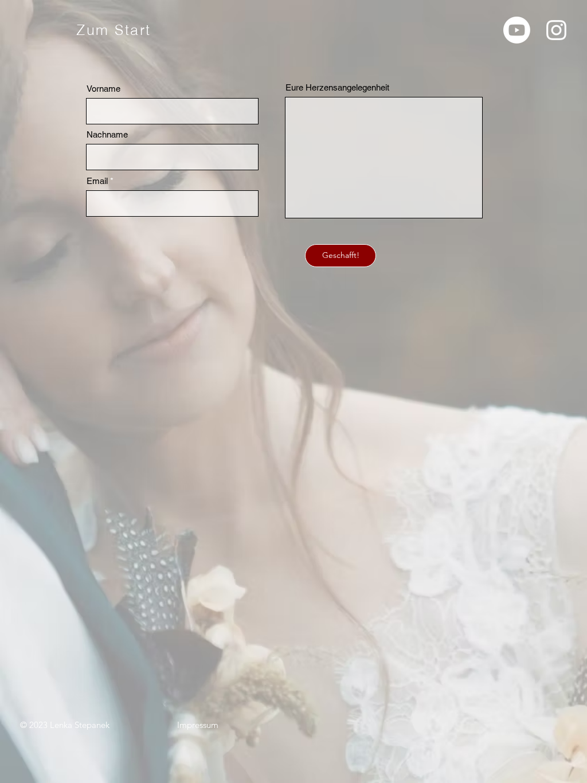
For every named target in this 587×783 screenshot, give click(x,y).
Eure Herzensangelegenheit (337, 87)
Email (97, 181)
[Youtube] (516, 30)
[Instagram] (556, 30)
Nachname (107, 134)
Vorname (103, 88)
